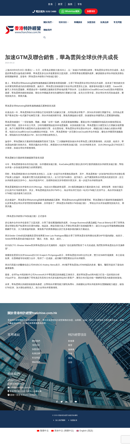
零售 (80, 4)
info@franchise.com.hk (20, 387)
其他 (70, 358)
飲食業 (71, 341)
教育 (60, 4)
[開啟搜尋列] (44, 37)
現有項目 (63, 22)
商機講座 (78, 22)
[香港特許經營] (23, 30)
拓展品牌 (104, 22)
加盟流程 (91, 22)
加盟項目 (91, 11)
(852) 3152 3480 (17, 380)
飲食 (50, 4)
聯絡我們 (48, 30)
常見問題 (118, 22)
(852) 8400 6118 (17, 384)
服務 (70, 4)
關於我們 (48, 22)
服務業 (71, 349)
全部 (70, 362)
